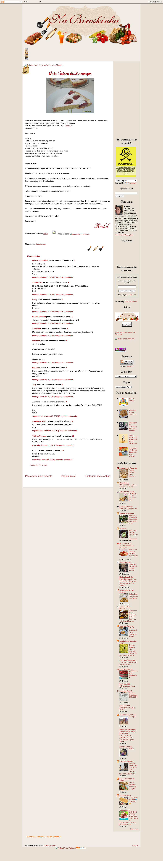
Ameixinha (36, 329)
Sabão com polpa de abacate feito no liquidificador (133, 535)
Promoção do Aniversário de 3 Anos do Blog (133, 427)
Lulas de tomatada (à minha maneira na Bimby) (133, 632)
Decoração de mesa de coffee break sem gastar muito (133, 519)
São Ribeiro (37, 282)
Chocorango (124, 810)
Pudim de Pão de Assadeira (132, 412)
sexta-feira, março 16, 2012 (43, 460)
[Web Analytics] (81, 848)
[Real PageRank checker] (120, 351)
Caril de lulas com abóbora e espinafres (133, 596)
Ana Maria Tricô (38, 421)
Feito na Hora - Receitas (125, 608)
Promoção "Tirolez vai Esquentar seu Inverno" (133, 452)
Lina (34, 300)
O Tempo (132, 717)
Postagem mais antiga (97, 476)
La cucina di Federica (128, 468)
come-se (122, 528)
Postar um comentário (38, 465)
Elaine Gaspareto (50, 845)
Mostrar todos (134, 829)
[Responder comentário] (63, 277)
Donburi (131, 749)
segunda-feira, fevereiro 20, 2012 (45, 416)
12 (63, 450)
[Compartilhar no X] (63, 234)
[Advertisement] (126, 99)
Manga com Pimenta (127, 729)
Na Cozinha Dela (126, 577)
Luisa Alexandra (39, 317)
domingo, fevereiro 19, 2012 (43, 277)
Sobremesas (41, 244)
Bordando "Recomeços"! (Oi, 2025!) (133, 695)
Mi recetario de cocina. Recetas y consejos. (126, 545)
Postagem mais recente (38, 476)
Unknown (36, 341)
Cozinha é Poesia (126, 761)
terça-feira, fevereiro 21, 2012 (44, 445)
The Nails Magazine (127, 660)
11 (73, 436)
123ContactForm (131, 302)
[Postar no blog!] (61, 234)
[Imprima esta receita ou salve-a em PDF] (54, 234)
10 (72, 421)
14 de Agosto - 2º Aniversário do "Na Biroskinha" (133, 439)
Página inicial (68, 476)
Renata (67, 126)
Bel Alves (36, 368)
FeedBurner (131, 295)
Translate (132, 183)
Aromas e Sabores (126, 513)
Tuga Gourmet (125, 562)
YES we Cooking (39, 436)
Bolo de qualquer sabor (127, 686)
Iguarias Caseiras (126, 626)
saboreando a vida (127, 492)
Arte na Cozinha (125, 747)
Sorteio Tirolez (131, 400)
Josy (34, 385)
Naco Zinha (124, 483)
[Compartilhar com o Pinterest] (68, 234)
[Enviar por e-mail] (59, 234)
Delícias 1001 (124, 684)
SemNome (130, 366)
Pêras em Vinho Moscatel (128, 508)
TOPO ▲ (135, 845)
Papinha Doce (125, 795)
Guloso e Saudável (40, 260)
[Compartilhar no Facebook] (66, 234)
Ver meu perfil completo (124, 235)
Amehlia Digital (125, 691)
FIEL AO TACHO (125, 669)
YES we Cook (124, 706)
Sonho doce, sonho (127, 715)
